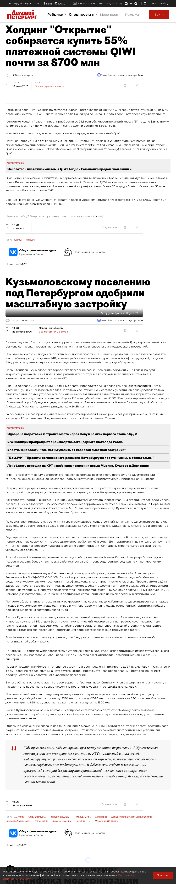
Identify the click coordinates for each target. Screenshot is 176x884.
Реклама (132, 15)
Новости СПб (83, 821)
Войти (159, 14)
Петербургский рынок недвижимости (131, 817)
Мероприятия (111, 15)
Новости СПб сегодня (106, 821)
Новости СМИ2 (16, 264)
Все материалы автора (49, 86)
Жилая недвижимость (18, 821)
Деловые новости (61, 821)
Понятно (163, 875)
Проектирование (60, 817)
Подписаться (86, 3)
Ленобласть (41, 821)
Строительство (37, 817)
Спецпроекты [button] (82, 14)
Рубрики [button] (55, 14)
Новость (31, 240)
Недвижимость (82, 817)
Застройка (101, 817)
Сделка (17, 240)
